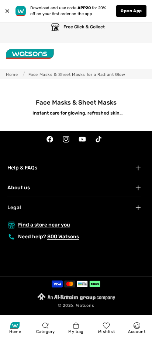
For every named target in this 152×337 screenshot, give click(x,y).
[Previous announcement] (13, 33)
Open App (131, 10)
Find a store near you (44, 225)
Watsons (85, 305)
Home (12, 74)
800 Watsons (63, 237)
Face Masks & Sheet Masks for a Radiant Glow (76, 74)
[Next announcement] (139, 33)
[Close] (7, 11)
